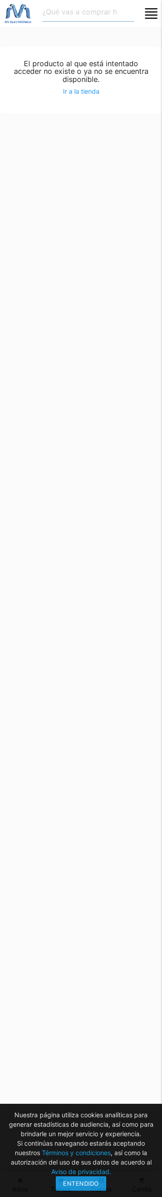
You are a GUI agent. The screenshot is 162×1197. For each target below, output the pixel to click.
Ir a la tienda (81, 91)
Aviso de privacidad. (81, 1171)
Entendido (81, 1183)
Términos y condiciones (76, 1152)
